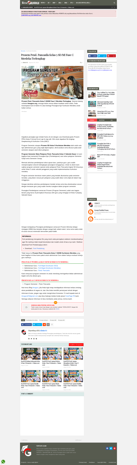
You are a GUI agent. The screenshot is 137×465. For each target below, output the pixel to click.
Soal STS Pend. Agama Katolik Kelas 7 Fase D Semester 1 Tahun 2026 (30, 385)
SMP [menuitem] (54, 3)
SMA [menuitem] (60, 3)
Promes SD (61, 320)
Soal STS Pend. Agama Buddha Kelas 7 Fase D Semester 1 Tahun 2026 (73, 385)
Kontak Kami (112, 462)
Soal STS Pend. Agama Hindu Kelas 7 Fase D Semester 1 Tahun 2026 (51, 385)
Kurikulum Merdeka (31, 51)
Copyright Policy (101, 462)
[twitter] (31, 339)
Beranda (23, 51)
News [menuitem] (43, 3)
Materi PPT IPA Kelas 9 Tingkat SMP (106, 156)
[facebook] (29, 339)
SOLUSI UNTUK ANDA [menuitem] (83, 3)
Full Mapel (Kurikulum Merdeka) (49, 268)
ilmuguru (35, 287)
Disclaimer (92, 462)
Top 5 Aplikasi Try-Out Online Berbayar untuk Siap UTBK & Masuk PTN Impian (106, 94)
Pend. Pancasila (44, 270)
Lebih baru (24, 440)
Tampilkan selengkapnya (76, 344)
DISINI (57, 309)
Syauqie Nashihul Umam (101, 210)
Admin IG (43, 330)
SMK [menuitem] (65, 3)
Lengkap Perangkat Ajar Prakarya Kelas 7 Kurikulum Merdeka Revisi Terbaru (105, 126)
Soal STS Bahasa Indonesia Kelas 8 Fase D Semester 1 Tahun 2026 (30, 362)
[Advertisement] (68, 35)
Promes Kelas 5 (43, 320)
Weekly (92, 120)
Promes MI (53, 320)
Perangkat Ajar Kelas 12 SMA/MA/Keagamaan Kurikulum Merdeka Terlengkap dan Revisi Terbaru (106, 146)
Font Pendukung (38, 248)
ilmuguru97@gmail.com (30, 296)
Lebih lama (78, 440)
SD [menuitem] (48, 3)
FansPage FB (70, 296)
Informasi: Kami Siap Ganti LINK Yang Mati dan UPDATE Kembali (105, 103)
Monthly (102, 120)
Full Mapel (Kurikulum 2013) (48, 266)
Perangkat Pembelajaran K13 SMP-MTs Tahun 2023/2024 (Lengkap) (105, 136)
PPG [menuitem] (71, 3)
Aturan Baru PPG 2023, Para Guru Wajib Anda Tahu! (105, 112)
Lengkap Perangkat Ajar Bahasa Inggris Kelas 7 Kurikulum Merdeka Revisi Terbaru (104, 165)
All (112, 120)
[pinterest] (34, 339)
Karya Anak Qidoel (33, 462)
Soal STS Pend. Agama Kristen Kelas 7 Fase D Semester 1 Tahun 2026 (51, 363)
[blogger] (36, 339)
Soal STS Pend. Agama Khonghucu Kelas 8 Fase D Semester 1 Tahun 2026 (54, 7)
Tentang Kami (83, 462)
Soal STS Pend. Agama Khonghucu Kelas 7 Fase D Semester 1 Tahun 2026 (71, 363)
